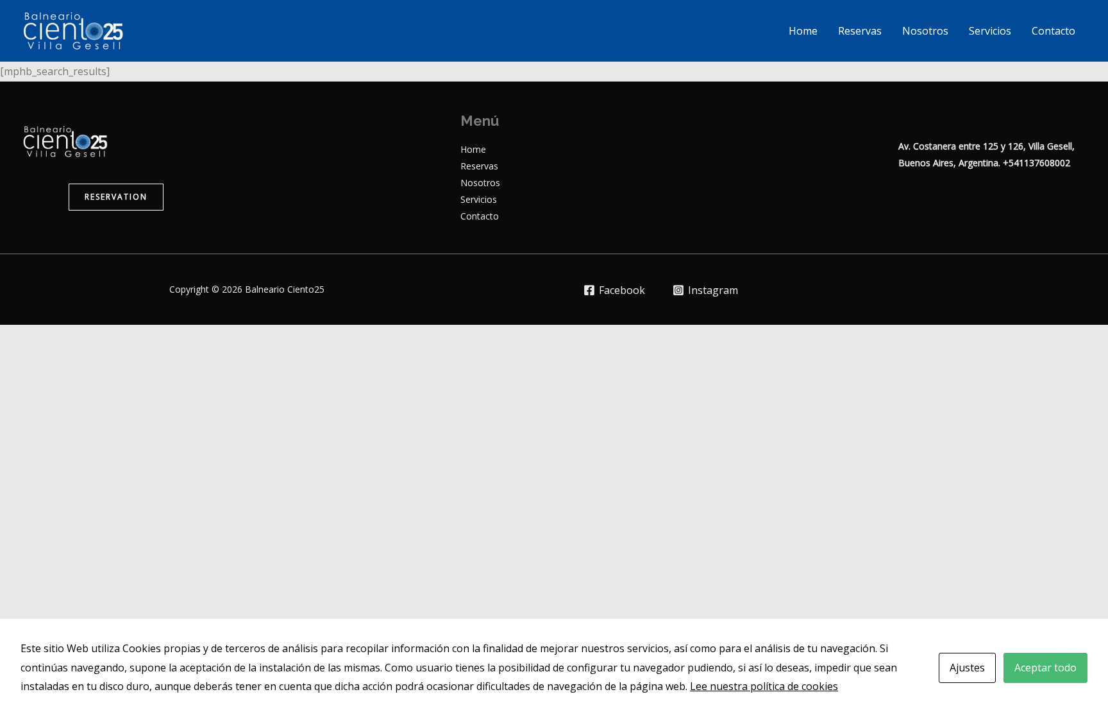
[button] (116, 197)
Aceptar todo (1045, 668)
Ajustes (967, 668)
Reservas (860, 31)
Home (803, 31)
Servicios (990, 31)
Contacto (1053, 31)
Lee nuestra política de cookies (764, 686)
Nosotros (925, 31)
